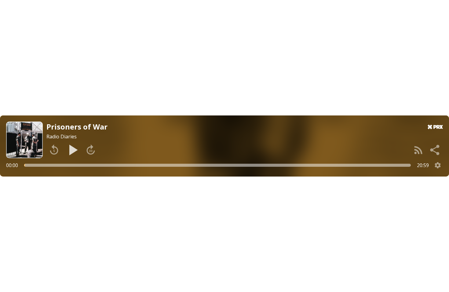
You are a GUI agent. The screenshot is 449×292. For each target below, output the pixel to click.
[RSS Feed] (418, 150)
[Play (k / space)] (72, 150)
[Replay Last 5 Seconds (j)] (54, 150)
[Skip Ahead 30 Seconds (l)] (90, 150)
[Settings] (438, 165)
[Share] (435, 150)
